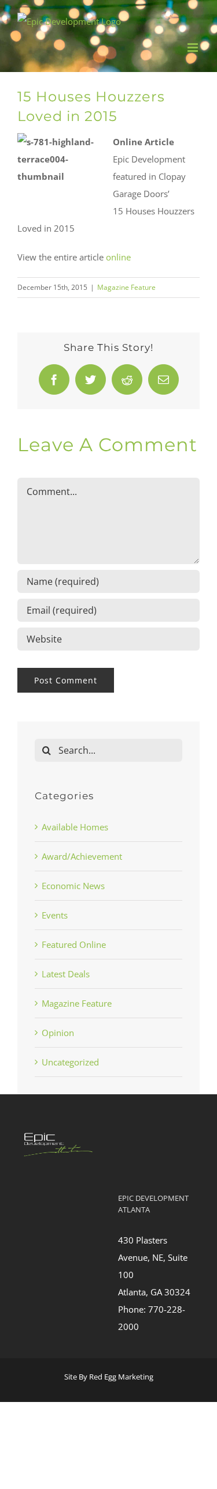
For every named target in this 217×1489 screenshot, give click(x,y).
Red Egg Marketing (121, 1376)
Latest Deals (66, 974)
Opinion (58, 1032)
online (118, 257)
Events (55, 915)
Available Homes (75, 827)
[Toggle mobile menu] (193, 47)
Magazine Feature (126, 287)
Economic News (73, 885)
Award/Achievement (82, 856)
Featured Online (74, 944)
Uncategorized (70, 1062)
